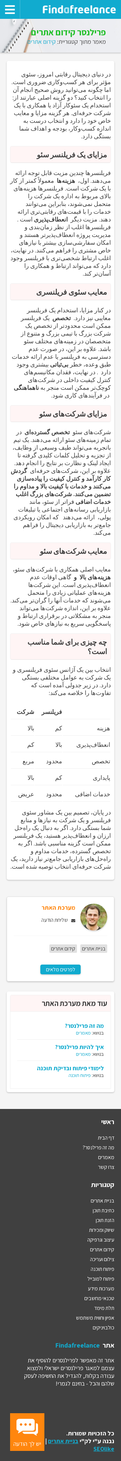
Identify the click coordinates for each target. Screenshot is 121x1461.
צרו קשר (106, 1167)
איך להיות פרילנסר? (79, 1047)
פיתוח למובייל (100, 1278)
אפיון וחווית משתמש (95, 1317)
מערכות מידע (101, 1288)
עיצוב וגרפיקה (100, 1239)
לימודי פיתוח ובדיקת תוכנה (70, 1068)
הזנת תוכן (105, 1220)
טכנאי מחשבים (99, 1298)
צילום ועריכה (102, 1259)
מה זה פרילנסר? (84, 1026)
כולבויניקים (103, 1327)
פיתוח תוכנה (80, 1075)
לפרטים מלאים (60, 969)
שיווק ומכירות (101, 1229)
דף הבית (106, 1137)
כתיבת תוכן (103, 1210)
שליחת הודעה (54, 920)
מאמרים (83, 1033)
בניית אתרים (94, 948)
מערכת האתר (58, 907)
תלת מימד (104, 1308)
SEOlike (103, 1449)
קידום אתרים (41, 41)
